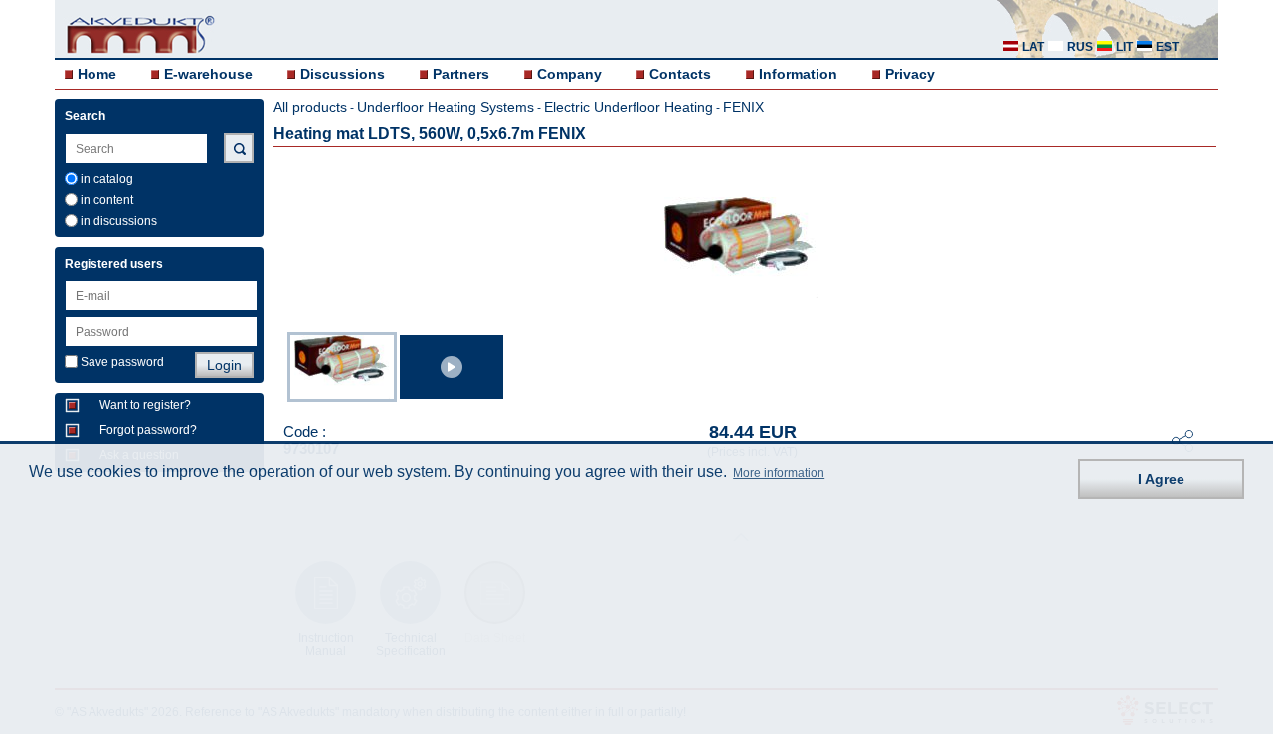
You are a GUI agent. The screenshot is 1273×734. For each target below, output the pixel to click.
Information (798, 74)
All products (310, 107)
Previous (277, 365)
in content (107, 200)
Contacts (680, 74)
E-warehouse (208, 74)
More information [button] (778, 473)
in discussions (119, 221)
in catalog (107, 179)
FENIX (743, 107)
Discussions (342, 74)
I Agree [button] (1161, 479)
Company (569, 74)
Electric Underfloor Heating (628, 107)
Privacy (910, 74)
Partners (461, 74)
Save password (122, 362)
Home (97, 74)
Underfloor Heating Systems (445, 107)
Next (1204, 365)
